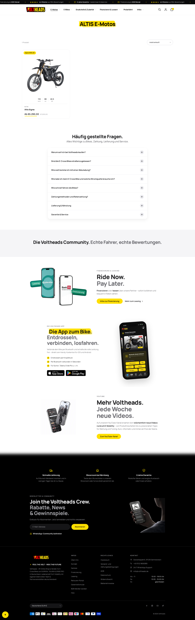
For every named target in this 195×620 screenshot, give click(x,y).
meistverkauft (154, 42)
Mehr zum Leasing (133, 301)
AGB (102, 571)
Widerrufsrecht (107, 579)
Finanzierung (76, 572)
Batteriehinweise (107, 583)
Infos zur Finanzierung (109, 301)
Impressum (105, 560)
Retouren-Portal (77, 580)
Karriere (74, 568)
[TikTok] (163, 605)
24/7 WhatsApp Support (142, 567)
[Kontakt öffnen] (5, 614)
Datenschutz (106, 575)
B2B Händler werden (79, 589)
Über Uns (74, 560)
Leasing (74, 576)
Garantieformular (77, 584)
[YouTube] (157, 605)
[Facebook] (146, 605)
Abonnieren (80, 527)
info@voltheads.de (140, 571)
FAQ (72, 593)
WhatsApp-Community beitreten (47, 533)
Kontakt (74, 564)
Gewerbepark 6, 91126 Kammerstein (147, 560)
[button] (55, 9)
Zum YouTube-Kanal (109, 436)
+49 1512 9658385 (140, 563)
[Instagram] (152, 605)
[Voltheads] (41, 557)
